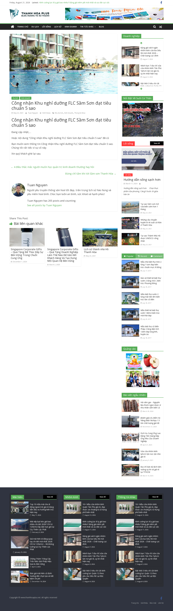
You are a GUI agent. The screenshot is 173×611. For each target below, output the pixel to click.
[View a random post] (161, 27)
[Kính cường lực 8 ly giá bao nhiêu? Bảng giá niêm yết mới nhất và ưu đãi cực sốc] (72, 520)
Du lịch (35, 26)
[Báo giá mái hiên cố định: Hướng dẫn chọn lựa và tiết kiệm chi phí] (20, 572)
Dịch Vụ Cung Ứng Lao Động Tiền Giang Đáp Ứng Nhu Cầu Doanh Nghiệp (151, 437)
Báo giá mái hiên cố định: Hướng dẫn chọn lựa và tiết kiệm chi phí (42, 576)
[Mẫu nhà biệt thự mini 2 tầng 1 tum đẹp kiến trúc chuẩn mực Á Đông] (131, 260)
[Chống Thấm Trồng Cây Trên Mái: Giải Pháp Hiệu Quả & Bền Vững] (20, 557)
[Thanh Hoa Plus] (12, 27)
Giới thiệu (144, 603)
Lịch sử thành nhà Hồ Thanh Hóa (96, 251)
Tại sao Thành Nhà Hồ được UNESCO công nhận (150, 238)
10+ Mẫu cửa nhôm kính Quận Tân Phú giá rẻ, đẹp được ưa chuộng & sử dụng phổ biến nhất (95, 508)
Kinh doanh (71, 26)
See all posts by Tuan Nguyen (44, 205)
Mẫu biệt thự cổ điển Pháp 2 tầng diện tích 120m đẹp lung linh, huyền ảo (150, 330)
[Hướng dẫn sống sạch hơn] (143, 150)
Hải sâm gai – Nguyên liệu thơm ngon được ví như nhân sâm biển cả (151, 405)
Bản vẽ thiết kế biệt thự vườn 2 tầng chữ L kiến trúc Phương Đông (151, 281)
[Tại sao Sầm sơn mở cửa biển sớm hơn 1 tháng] (130, 203)
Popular (130, 256)
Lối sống (46, 26)
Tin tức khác (87, 26)
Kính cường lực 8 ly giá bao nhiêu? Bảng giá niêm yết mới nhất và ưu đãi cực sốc (74, 2)
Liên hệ (161, 603)
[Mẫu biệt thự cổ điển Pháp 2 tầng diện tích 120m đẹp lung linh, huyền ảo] (131, 325)
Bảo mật (153, 603)
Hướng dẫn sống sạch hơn (142, 179)
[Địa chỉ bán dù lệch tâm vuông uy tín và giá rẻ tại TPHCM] (131, 466)
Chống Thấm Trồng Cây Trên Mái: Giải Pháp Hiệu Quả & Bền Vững (40, 561)
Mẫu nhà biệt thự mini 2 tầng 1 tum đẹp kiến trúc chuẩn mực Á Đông (151, 264)
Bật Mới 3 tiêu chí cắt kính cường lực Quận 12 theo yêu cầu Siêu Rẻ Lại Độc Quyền (94, 574)
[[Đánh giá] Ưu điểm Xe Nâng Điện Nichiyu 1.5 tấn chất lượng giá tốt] (131, 417)
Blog (101, 26)
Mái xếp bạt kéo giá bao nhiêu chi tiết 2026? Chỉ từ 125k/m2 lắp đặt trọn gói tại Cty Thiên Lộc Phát (42, 525)
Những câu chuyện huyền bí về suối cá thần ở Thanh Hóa (151, 222)
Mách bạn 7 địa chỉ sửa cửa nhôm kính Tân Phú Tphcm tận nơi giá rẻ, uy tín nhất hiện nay (151, 69)
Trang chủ (22, 26)
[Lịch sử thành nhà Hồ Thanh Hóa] (100, 230)
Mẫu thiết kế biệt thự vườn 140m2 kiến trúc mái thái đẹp (150, 313)
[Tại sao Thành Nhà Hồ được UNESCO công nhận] (130, 235)
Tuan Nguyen (33, 113)
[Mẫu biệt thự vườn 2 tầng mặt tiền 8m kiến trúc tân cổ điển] (131, 292)
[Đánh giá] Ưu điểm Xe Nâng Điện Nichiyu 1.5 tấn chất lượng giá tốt (150, 420)
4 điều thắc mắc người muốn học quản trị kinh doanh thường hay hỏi (52, 167)
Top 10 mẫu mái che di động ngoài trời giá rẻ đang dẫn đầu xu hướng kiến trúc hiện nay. (42, 508)
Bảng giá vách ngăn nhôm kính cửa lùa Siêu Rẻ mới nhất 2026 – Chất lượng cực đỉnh (151, 51)
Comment (157, 256)
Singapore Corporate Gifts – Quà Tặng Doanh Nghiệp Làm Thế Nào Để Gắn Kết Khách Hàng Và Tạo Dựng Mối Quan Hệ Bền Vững (62, 255)
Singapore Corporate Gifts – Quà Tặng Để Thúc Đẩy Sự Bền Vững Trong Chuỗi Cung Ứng (27, 254)
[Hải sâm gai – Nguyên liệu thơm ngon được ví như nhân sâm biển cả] (131, 401)
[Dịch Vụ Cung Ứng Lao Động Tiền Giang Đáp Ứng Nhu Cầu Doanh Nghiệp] (131, 432)
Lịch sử (57, 26)
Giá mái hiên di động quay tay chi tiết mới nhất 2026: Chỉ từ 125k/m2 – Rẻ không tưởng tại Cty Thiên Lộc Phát (42, 544)
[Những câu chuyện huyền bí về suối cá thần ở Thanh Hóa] (130, 219)
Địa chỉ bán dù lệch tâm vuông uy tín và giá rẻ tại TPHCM (151, 469)
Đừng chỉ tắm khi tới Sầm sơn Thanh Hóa (90, 173)
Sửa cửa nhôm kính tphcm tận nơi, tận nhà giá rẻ (150, 454)
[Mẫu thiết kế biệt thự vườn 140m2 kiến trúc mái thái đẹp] (131, 308)
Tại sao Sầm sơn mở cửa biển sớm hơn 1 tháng (150, 206)
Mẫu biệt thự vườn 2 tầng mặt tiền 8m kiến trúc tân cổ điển (150, 297)
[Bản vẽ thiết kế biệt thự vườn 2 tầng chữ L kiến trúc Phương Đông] (131, 276)
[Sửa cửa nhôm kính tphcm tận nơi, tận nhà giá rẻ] (131, 450)
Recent (143, 256)
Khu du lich (59, 113)
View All (157, 143)
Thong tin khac (79, 113)
